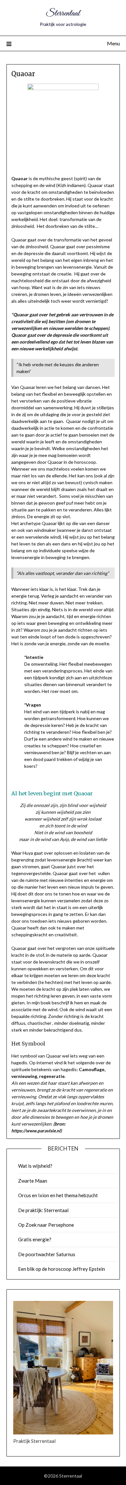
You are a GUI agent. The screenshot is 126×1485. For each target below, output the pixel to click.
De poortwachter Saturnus (46, 1254)
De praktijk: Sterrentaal (43, 1210)
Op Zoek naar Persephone (46, 1225)
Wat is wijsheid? (35, 1166)
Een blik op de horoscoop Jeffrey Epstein (61, 1269)
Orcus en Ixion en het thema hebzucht (58, 1195)
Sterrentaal (63, 13)
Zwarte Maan (32, 1181)
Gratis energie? (34, 1239)
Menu (113, 43)
